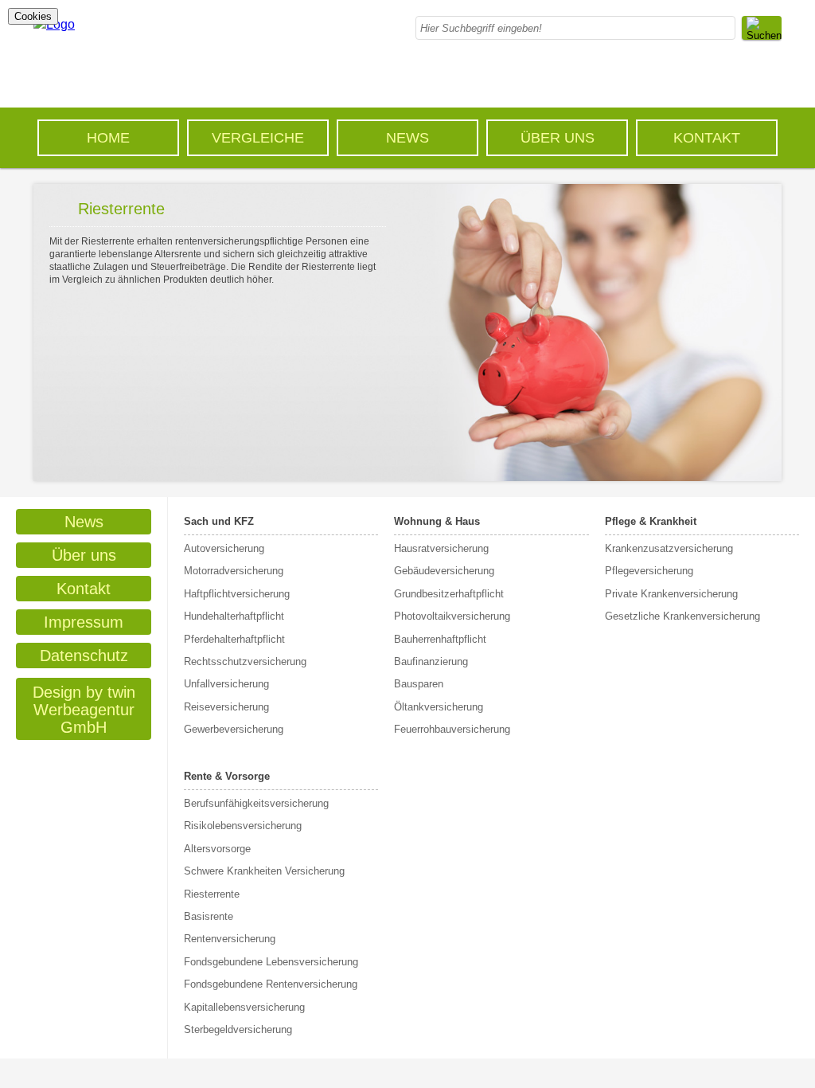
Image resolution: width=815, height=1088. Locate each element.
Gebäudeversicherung (444, 571)
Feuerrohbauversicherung (452, 729)
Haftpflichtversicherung (237, 594)
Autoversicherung (224, 548)
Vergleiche (258, 138)
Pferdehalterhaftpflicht (234, 639)
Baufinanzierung (431, 661)
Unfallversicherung (226, 684)
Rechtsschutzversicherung (245, 661)
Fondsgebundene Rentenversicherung (270, 984)
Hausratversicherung (441, 548)
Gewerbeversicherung (233, 729)
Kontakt (706, 138)
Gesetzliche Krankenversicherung (682, 616)
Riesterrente (212, 894)
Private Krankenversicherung (671, 594)
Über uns (558, 138)
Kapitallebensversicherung (244, 1007)
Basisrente (208, 916)
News (407, 138)
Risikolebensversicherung (243, 826)
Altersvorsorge (217, 849)
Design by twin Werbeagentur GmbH (84, 709)
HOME (108, 138)
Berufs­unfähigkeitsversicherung (256, 803)
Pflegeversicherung (649, 571)
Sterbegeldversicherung (238, 1029)
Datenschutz (84, 655)
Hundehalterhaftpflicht (234, 616)
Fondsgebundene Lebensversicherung (271, 962)
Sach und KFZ (219, 521)
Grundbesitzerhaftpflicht (449, 594)
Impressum (83, 622)
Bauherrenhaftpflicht (440, 639)
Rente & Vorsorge (227, 776)
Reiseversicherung (226, 707)
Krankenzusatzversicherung (669, 548)
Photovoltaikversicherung (452, 616)
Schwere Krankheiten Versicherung (264, 871)
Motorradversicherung (233, 571)
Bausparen (418, 684)
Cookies (33, 16)
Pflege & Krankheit (650, 521)
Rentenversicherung (229, 939)
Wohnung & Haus (437, 521)
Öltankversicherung (438, 707)
